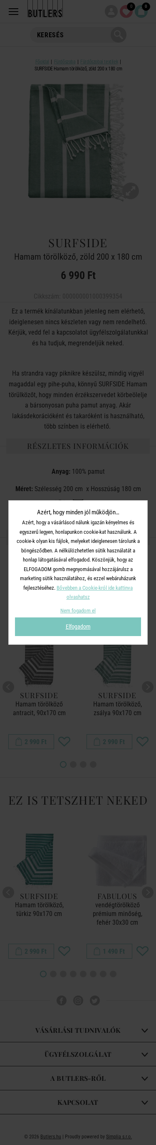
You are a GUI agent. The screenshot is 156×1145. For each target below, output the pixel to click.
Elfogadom (78, 626)
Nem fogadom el (78, 610)
